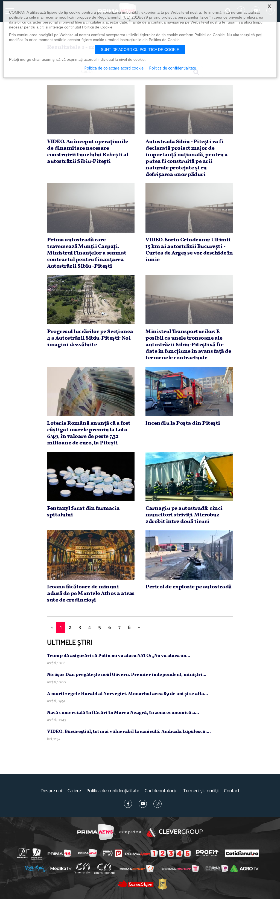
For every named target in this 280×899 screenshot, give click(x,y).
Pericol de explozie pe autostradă (188, 587)
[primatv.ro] (23, 853)
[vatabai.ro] (162, 884)
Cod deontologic (161, 791)
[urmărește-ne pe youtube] (143, 804)
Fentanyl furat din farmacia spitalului (83, 512)
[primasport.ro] (158, 853)
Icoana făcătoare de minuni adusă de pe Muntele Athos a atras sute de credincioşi (91, 593)
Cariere (74, 791)
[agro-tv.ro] (244, 868)
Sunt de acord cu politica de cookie (140, 49)
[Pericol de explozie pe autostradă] (189, 555)
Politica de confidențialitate (112, 791)
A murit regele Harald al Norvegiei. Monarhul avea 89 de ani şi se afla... (127, 694)
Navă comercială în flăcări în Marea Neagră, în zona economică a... (123, 713)
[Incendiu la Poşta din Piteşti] (189, 391)
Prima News (95, 832)
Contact (232, 791)
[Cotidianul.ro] (242, 853)
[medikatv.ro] (61, 868)
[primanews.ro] (88, 853)
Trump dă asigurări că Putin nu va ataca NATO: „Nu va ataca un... (118, 656)
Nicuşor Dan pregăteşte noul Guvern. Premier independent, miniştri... (126, 675)
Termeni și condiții (200, 791)
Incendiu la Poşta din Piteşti (182, 423)
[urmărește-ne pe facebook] (128, 804)
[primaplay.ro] (112, 853)
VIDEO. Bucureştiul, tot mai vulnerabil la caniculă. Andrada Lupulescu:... (129, 732)
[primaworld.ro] (217, 868)
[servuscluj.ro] (135, 883)
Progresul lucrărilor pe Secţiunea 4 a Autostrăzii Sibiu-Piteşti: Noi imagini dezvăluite (90, 338)
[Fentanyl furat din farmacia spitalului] (91, 476)
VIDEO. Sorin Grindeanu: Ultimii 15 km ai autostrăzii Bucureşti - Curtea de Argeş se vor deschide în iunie (189, 250)
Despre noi (51, 791)
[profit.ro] (207, 853)
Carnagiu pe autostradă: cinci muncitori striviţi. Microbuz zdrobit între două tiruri (184, 515)
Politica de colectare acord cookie (114, 68)
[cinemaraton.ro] (83, 868)
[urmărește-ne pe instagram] (157, 804)
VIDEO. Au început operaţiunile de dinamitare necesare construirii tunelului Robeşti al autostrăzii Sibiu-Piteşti (87, 151)
